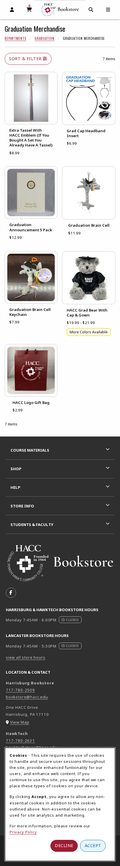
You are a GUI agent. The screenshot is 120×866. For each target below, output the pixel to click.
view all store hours (25, 657)
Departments (15, 38)
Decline (64, 845)
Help (15, 487)
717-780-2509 (20, 690)
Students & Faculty (31, 524)
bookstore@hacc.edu (27, 696)
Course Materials (29, 450)
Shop (16, 468)
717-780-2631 (20, 740)
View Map (19, 722)
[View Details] (31, 98)
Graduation (44, 38)
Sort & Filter (26, 58)
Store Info (22, 506)
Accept (93, 845)
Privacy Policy (23, 832)
